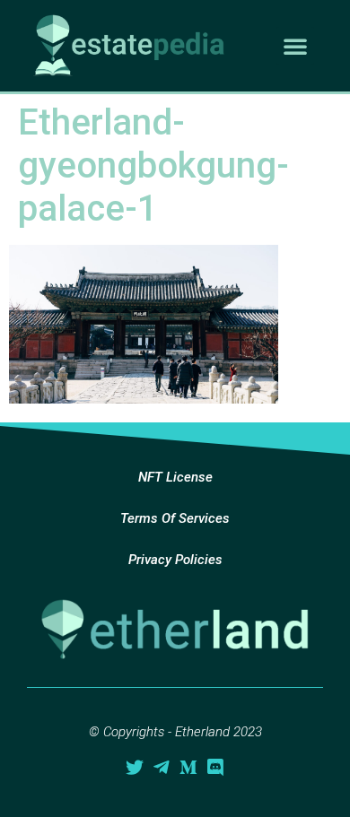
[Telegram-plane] (162, 768)
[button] (295, 46)
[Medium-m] (188, 768)
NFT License (175, 477)
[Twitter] (135, 768)
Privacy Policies (175, 560)
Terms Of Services (175, 518)
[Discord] (215, 768)
